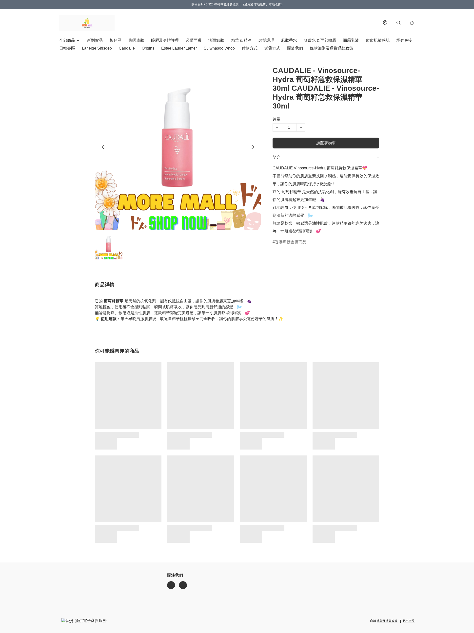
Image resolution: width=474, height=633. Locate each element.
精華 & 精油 (241, 40)
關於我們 (295, 48)
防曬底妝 (136, 40)
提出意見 (409, 621)
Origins (148, 48)
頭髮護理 (266, 40)
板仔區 (115, 40)
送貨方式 (272, 48)
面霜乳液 (351, 40)
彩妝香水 (289, 40)
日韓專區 (67, 48)
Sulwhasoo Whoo (219, 48)
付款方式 (249, 48)
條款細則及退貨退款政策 (331, 48)
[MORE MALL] (87, 23)
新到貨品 (95, 40)
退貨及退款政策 (387, 621)
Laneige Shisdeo (97, 48)
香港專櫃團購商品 (290, 242)
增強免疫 (404, 40)
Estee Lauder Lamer (179, 48)
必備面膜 (193, 40)
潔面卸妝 (216, 40)
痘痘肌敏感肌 (378, 40)
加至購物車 (326, 143)
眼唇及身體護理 (165, 40)
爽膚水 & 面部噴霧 (320, 40)
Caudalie (127, 48)
